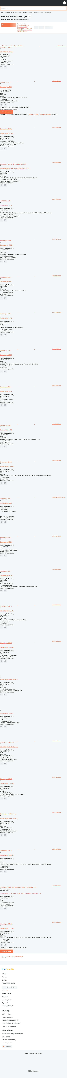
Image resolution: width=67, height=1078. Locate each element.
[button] (64, 3)
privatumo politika (33, 114)
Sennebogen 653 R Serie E (9, 679)
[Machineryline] (2, 13)
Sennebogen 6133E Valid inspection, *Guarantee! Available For (20, 893)
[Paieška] (64, 8)
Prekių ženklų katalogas (9, 1026)
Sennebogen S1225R (7, 647)
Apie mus (5, 977)
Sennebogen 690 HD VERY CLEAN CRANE (14, 168)
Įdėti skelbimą (6, 951)
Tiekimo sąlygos (6, 1014)
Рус (6, 990)
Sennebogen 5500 (6, 318)
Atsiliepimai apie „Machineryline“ (11, 1023)
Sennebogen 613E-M (7, 466)
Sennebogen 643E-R (6, 611)
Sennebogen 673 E (6, 245)
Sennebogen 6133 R (6, 713)
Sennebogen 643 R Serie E (9, 818)
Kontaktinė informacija (8, 983)
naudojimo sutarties (45, 114)
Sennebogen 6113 (6, 87)
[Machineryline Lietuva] (12, 3)
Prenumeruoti (6, 112)
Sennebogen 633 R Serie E (9, 747)
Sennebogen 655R (6, 282)
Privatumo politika (7, 1017)
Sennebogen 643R (6, 430)
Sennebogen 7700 (6, 205)
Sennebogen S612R (6, 52)
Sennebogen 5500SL (6, 133)
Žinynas (4, 980)
